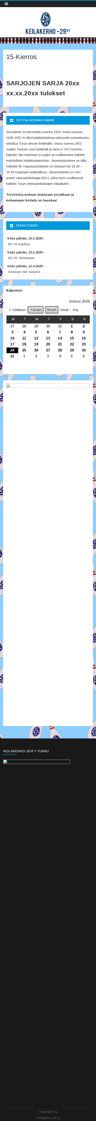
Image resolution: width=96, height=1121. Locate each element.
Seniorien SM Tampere (24, 272)
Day (76, 310)
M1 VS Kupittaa (19, 244)
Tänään (36, 309)
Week (64, 310)
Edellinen (19, 310)
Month (51, 309)
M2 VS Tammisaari (21, 258)
